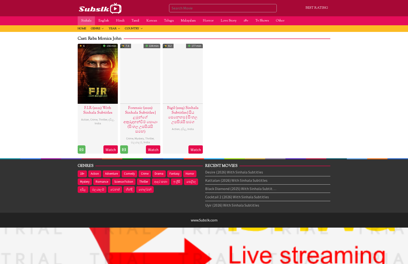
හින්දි (129, 189)
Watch (111, 149)
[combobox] (223, 8)
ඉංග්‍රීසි (176, 182)
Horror (190, 174)
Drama (159, 174)
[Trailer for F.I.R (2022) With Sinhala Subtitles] (81, 149)
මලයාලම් (136, 142)
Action (85, 119)
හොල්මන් (145, 189)
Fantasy (174, 174)
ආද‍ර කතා (160, 182)
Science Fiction (123, 182)
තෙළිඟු (191, 182)
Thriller (103, 119)
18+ (82, 174)
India (98, 123)
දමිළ (111, 119)
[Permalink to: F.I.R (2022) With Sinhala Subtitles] (97, 73)
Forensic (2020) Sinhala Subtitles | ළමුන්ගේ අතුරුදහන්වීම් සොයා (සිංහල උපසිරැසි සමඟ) (140, 119)
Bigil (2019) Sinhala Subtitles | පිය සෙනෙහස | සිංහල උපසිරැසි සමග (183, 115)
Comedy (129, 174)
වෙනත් (115, 189)
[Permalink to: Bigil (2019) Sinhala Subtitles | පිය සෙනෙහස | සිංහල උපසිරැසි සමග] (182, 73)
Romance (102, 182)
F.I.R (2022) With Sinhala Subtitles (97, 110)
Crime (94, 119)
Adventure (111, 174)
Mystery (139, 138)
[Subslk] (100, 7)
